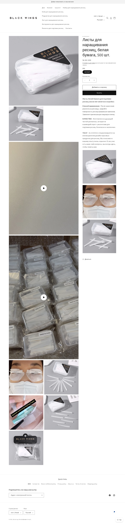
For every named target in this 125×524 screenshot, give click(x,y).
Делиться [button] (88, 259)
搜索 (29, 484)
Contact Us (36, 484)
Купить (99, 93)
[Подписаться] (42, 495)
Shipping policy (92, 484)
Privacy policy (62, 484)
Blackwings (16, 519)
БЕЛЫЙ (87, 72)
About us (71, 484)
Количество (86, 76)
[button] (107, 18)
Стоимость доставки (89, 63)
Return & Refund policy (48, 484)
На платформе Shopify (25, 519)
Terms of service (81, 484)
